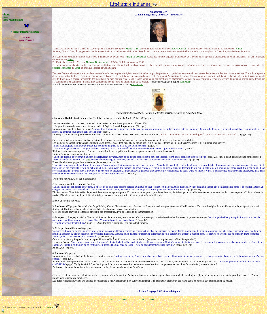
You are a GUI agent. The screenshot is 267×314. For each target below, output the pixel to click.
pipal (88, 159)
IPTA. (71, 59)
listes (5, 17)
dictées (6, 14)
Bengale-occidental (136, 56)
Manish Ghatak (133, 48)
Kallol (239, 48)
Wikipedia (185, 81)
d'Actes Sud (137, 84)
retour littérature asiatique (26, 31)
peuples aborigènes (61, 67)
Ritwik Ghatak (179, 48)
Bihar (77, 67)
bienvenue (49, 307)
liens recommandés (13, 19)
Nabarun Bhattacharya (97, 62)
